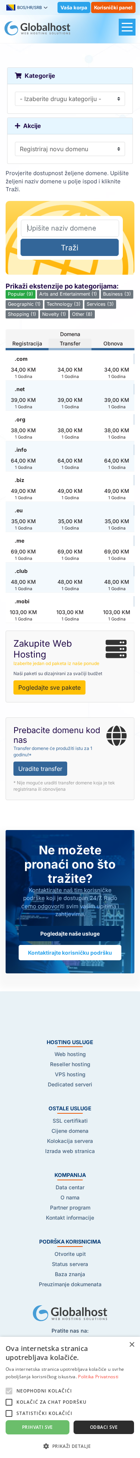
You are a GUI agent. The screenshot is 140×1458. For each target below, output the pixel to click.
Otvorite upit (70, 1254)
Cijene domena (70, 1131)
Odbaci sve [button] (104, 1427)
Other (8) (82, 314)
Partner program (70, 1207)
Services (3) (100, 304)
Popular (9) (20, 294)
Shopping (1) (22, 314)
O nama (70, 1197)
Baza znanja (70, 1274)
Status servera (70, 1264)
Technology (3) (64, 304)
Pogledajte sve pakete (49, 687)
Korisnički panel (113, 7)
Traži (69, 247)
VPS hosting (70, 1074)
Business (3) (117, 294)
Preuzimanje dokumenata (70, 1284)
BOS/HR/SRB (29, 7)
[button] (70, 1445)
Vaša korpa (73, 7)
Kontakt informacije (70, 1217)
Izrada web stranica (70, 1151)
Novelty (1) (54, 314)
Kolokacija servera (70, 1141)
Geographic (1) (24, 304)
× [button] (131, 1345)
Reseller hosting (70, 1064)
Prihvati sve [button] (37, 1427)
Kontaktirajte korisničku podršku (70, 952)
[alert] (70, 1397)
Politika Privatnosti (98, 1376)
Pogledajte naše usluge (70, 933)
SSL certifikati (70, 1120)
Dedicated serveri (70, 1084)
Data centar (70, 1187)
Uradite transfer (40, 768)
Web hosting (70, 1054)
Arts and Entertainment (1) (68, 294)
